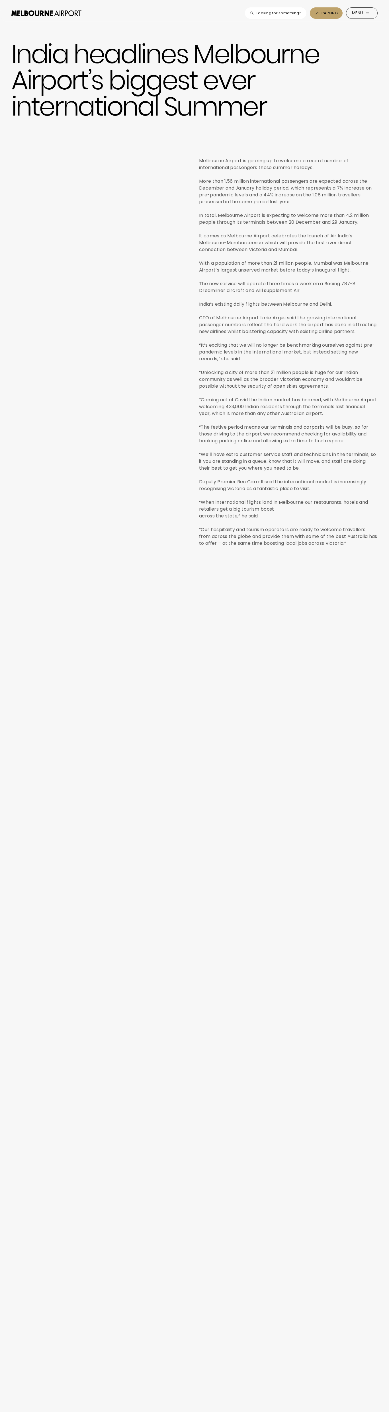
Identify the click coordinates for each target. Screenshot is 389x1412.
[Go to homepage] (46, 13)
